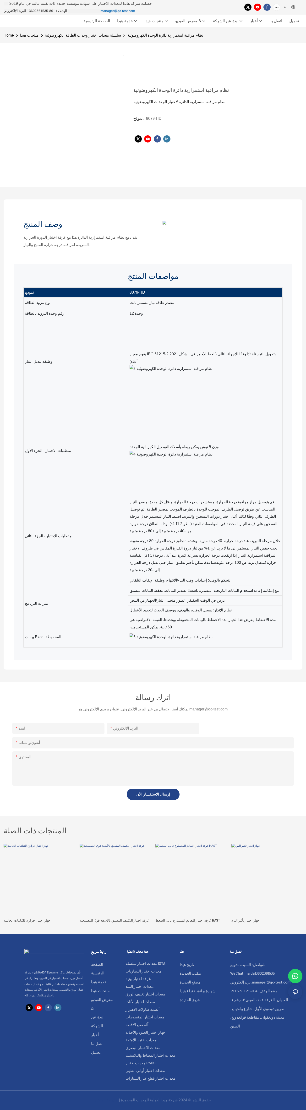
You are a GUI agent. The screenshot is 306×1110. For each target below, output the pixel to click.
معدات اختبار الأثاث (140, 1001)
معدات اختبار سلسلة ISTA (145, 963)
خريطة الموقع (106, 1100)
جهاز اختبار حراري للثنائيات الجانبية (27, 920)
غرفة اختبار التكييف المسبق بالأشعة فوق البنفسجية (114, 920)
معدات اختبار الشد (140, 986)
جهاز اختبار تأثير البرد (245, 920)
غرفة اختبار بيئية (138, 978)
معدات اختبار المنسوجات (145, 1017)
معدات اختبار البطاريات (144, 971)
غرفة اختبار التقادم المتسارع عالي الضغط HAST (187, 920)
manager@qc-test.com (117, 11)
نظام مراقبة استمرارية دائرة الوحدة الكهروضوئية (165, 35)
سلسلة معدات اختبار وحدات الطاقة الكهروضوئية (83, 35)
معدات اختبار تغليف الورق (145, 994)
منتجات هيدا (29, 35)
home (9, 35)
